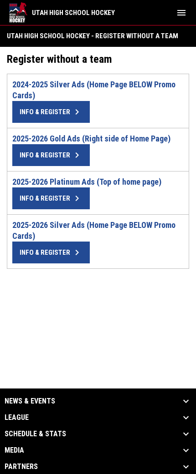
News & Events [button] (30, 401)
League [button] (17, 417)
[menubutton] (181, 12)
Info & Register (51, 111)
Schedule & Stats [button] (35, 434)
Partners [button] (21, 466)
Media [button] (14, 450)
